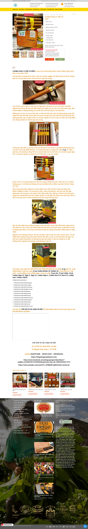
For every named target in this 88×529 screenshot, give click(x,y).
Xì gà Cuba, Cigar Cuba (66, 427)
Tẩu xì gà (63, 436)
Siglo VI (34, 275)
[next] (41, 32)
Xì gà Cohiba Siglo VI (63, 442)
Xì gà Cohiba (63, 273)
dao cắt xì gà (68, 459)
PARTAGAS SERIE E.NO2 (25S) (66, 389)
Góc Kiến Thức (50, 9)
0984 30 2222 (20, 417)
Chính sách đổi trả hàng (54, 0)
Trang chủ (47, 14)
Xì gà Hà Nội (70, 433)
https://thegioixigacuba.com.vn (21, 425)
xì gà (64, 150)
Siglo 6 (27, 275)
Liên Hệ (68, 0)
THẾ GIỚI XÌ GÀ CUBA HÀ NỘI (32, 309)
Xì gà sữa (54, 273)
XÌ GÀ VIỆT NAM (28, 9)
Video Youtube (72, 0)
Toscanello (60, 453)
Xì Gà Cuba (21, 9)
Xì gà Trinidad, (65, 450)
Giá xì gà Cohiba (70, 428)
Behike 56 (55, 271)
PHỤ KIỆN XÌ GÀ (36, 9)
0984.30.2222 (20, 402)
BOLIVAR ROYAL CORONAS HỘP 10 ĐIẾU (19, 390)
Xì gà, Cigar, (58, 427)
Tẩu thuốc (58, 436)
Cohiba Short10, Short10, (58, 275)
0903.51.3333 (20, 422)
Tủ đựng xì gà (64, 434)
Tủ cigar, (59, 434)
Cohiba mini (58, 445)
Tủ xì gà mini (71, 434)
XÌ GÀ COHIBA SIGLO (59, 14)
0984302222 (8, 525)
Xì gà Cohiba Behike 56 (41, 271)
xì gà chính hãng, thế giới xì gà (67, 467)
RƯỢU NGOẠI (43, 9)
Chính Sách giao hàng (62, 0)
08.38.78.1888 (21, 411)
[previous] (15, 32)
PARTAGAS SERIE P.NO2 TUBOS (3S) (35, 389)
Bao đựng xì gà (61, 459)
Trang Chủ (15, 9)
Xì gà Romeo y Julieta (63, 448)
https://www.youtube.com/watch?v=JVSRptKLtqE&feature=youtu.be (44, 365)
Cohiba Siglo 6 (42, 275)
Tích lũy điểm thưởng (45, 0)
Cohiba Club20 (22, 277)
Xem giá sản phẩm (17, 394)
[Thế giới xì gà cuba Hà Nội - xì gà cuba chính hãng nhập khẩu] (20, 5)
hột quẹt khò (61, 460)
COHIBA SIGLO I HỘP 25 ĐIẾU (50, 389)
